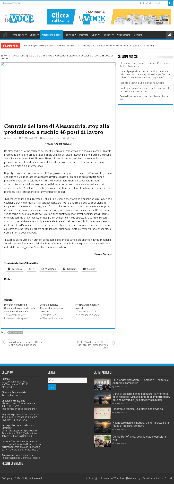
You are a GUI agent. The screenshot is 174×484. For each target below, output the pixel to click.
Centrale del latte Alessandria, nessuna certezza (51, 308)
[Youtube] (150, 3)
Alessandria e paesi (51, 35)
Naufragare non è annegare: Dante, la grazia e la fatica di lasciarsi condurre (140, 424)
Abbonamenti (123, 35)
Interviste (83, 35)
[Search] (170, 3)
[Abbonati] (109, 16)
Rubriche (107, 35)
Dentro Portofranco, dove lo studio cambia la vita (139, 438)
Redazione (11, 138)
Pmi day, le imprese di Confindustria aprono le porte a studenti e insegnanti (20, 308)
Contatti (138, 35)
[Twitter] (146, 3)
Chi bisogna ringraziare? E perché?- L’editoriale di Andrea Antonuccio (140, 381)
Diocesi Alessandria (11, 3)
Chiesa (33, 35)
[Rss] (140, 3)
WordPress (120, 478)
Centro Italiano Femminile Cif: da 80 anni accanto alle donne (25, 342)
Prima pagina (18, 35)
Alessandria (16, 332)
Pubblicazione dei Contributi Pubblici (21, 457)
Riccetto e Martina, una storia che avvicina (142, 82)
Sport (94, 35)
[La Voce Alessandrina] (19, 17)
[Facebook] (144, 3)
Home (5, 34)
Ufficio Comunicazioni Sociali (156, 478)
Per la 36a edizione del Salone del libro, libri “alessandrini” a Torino (93, 344)
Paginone (69, 35)
